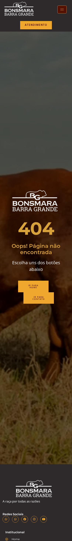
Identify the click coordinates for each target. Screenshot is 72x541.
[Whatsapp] (6, 519)
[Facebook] (24, 519)
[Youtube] (43, 519)
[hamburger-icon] (62, 9)
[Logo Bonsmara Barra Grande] (34, 489)
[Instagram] (34, 519)
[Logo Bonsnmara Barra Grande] (20, 9)
